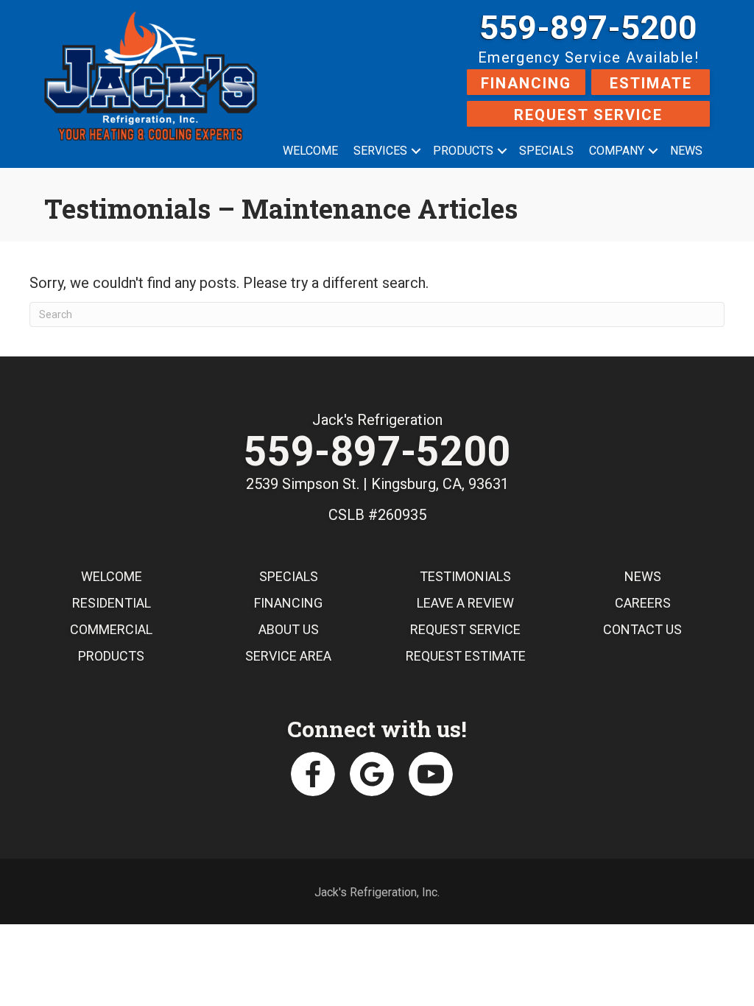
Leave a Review (465, 603)
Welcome (310, 151)
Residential (111, 603)
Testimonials (465, 576)
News (686, 151)
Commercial (111, 629)
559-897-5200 (588, 27)
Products (463, 151)
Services (380, 151)
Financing (526, 83)
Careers (643, 603)
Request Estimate (466, 656)
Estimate (651, 83)
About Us (288, 629)
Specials (546, 151)
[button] (416, 151)
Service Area (288, 656)
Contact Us (642, 629)
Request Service (588, 115)
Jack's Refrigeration (377, 420)
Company (616, 151)
